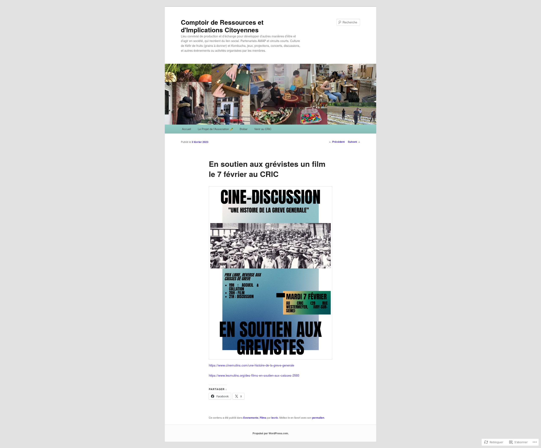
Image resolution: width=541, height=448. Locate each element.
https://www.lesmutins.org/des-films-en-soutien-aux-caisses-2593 (254, 375)
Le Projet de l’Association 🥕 (215, 129)
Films (263, 417)
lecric (274, 417)
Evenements (250, 417)
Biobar (243, 129)
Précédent (337, 142)
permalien (318, 417)
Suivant (354, 142)
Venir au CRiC (262, 129)
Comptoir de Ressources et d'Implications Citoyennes (222, 26)
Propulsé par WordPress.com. (271, 433)
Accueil (186, 129)
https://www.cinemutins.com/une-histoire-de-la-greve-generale (251, 365)
